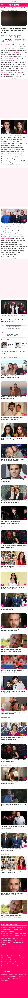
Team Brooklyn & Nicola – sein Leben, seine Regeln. (14, 334)
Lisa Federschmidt (16, 35)
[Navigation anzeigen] (2, 5)
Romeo (20, 72)
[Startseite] (14, 5)
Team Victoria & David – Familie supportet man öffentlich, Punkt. (15, 327)
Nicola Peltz (14, 60)
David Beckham (13, 52)
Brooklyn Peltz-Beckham (11, 58)
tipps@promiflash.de (7, 353)
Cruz (5, 74)
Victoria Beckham (6, 45)
